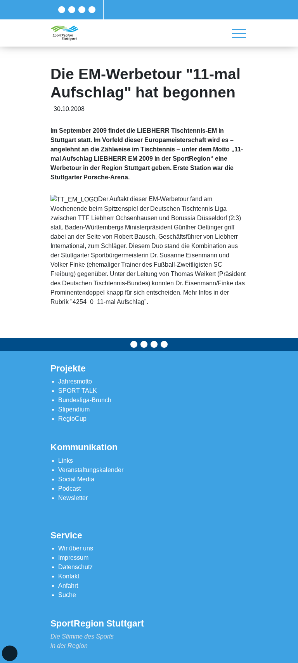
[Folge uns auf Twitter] (71, 9)
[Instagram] (81, 9)
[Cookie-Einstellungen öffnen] (9, 653)
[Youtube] (91, 9)
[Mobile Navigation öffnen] (239, 33)
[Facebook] (61, 9)
